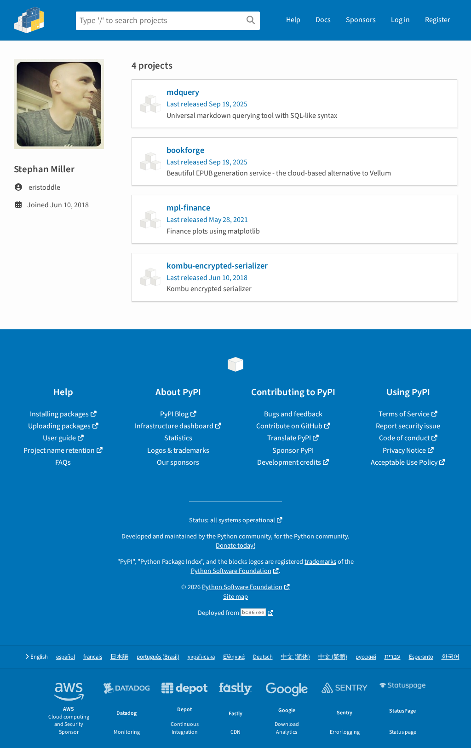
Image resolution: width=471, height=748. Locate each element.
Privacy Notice (404, 450)
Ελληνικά (234, 657)
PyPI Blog (174, 414)
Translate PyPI (289, 438)
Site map (235, 597)
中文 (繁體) (332, 657)
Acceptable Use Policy (404, 462)
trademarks (320, 562)
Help (293, 20)
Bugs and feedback (293, 414)
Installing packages (59, 414)
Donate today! (235, 545)
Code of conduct (404, 438)
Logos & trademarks (178, 450)
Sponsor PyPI (293, 450)
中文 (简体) (295, 657)
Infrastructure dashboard (174, 426)
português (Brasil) (158, 657)
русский (366, 657)
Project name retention (59, 450)
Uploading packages (59, 426)
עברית (393, 657)
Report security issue (408, 426)
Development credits (289, 462)
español (65, 657)
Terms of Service (404, 414)
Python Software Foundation (231, 571)
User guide (59, 438)
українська (201, 657)
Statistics (178, 438)
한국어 (451, 657)
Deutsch (263, 657)
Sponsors (361, 20)
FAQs (63, 462)
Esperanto (421, 657)
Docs (323, 20)
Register (437, 20)
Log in (400, 20)
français (92, 657)
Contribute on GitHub (289, 426)
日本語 (119, 657)
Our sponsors (178, 462)
